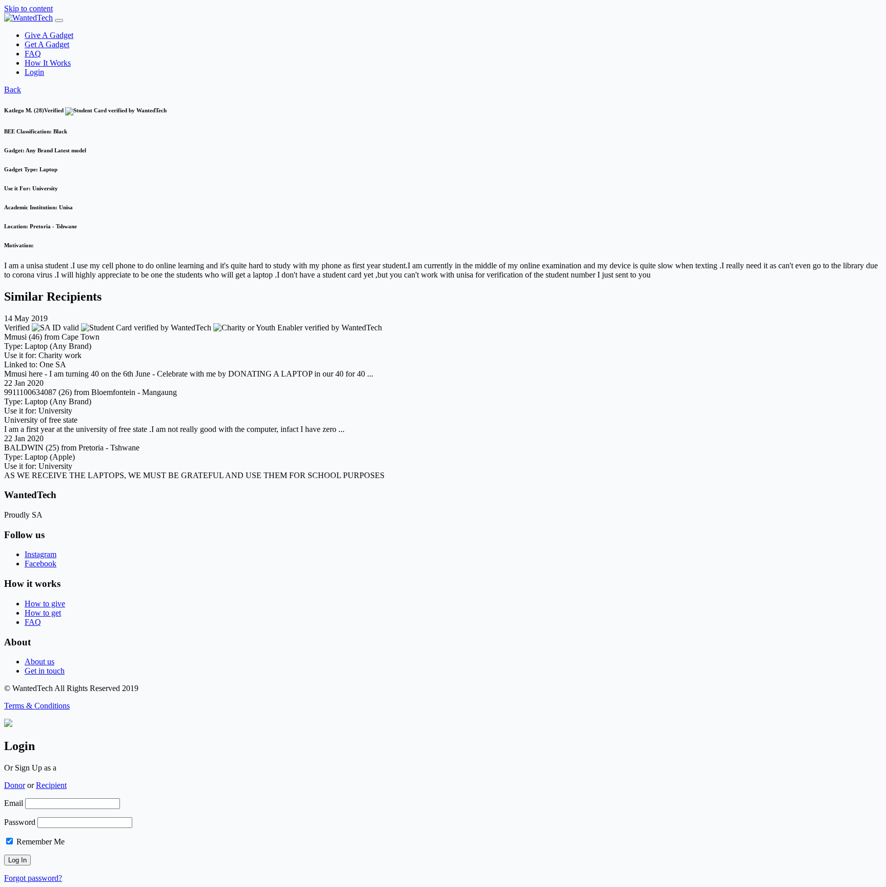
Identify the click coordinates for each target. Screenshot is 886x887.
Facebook (40, 563)
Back (12, 89)
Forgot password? (33, 878)
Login (34, 72)
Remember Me (39, 841)
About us (39, 661)
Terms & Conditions (37, 705)
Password (19, 822)
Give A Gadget (49, 35)
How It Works (48, 62)
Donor (14, 785)
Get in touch (45, 670)
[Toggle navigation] (59, 20)
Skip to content (28, 8)
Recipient (51, 785)
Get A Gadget (47, 44)
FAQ (33, 53)
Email (13, 803)
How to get (43, 612)
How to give (45, 603)
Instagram (40, 554)
